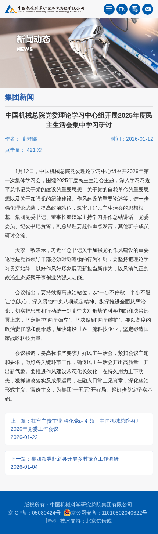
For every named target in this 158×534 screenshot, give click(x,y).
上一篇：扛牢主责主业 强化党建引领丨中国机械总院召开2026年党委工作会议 (76, 429)
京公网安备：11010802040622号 (109, 513)
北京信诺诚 (99, 521)
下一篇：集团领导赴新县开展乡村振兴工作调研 (65, 463)
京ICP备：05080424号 (34, 513)
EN (122, 9)
